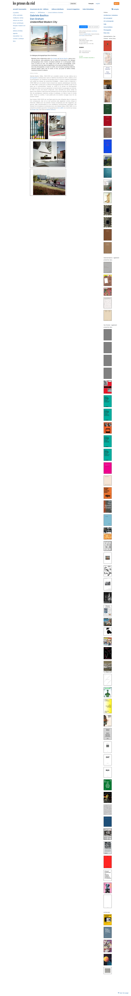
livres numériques (18, 23)
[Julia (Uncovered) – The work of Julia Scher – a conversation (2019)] (108, 96)
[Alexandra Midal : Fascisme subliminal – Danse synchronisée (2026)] (108, 387)
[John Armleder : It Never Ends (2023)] (108, 546)
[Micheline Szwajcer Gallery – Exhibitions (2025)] (108, 480)
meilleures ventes (18, 17)
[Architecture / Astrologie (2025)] (108, 58)
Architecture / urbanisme (111, 15)
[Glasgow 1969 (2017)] (108, 121)
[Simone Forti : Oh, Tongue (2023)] (108, 584)
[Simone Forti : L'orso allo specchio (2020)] (108, 679)
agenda (15, 33)
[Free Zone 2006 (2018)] (108, 109)
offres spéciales (18, 15)
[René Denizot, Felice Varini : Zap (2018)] (108, 759)
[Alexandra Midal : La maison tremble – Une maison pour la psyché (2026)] (108, 373)
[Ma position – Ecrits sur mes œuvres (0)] (108, 247)
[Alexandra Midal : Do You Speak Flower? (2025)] (108, 506)
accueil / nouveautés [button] (19, 9)
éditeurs (32, 12)
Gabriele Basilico (39, 15)
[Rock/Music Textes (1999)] (108, 197)
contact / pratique (18, 38)
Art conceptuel (108, 18)
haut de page (123, 993)
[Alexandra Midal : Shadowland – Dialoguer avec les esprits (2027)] (108, 334)
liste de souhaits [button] (93, 27)
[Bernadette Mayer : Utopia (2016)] (108, 861)
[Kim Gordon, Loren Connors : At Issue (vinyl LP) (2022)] (108, 631)
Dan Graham (37, 18)
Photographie (107, 30)
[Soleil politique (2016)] (108, 847)
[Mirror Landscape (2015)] (108, 160)
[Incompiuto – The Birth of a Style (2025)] (108, 267)
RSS (117, 3)
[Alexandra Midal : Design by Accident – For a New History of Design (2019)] (108, 706)
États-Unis (106, 33)
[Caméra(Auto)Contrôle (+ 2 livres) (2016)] (108, 834)
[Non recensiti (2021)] (108, 84)
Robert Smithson (51, 109)
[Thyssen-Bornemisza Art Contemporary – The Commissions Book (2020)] (108, 666)
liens (14, 41)
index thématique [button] (88, 9)
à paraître (16, 12)
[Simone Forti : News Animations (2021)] (108, 653)
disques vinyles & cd (19, 25)
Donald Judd (35, 109)
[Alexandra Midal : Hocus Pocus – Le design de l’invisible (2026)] (108, 360)
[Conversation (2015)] (108, 146)
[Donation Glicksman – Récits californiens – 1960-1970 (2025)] (108, 493)
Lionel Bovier (94, 31)
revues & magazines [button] (73, 9)
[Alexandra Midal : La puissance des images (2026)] (108, 428)
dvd (14, 28)
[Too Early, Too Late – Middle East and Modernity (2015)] (108, 315)
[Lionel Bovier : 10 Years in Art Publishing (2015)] (108, 946)
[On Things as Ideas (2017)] (108, 821)
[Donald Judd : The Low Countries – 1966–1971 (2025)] (108, 919)
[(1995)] (108, 210)
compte (116, 9)
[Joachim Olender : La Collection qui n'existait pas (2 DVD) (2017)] (108, 797)
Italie (105, 24)
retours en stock (18, 20)
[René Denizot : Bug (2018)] (108, 772)
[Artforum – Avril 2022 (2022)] (108, 622)
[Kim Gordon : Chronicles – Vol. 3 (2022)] (108, 597)
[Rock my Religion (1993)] (108, 234)
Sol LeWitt (60, 108)
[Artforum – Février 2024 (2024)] (108, 291)
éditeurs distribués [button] (58, 9)
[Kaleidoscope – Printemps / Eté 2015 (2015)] (108, 887)
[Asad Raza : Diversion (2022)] (108, 610)
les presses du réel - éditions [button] (39, 9)
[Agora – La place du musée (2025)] (108, 280)
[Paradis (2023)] (108, 558)
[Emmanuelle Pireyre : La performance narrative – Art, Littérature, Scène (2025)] (108, 468)
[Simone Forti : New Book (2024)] (108, 520)
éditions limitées (18, 30)
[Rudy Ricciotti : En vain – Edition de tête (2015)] (108, 901)
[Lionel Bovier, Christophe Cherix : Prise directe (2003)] (108, 959)
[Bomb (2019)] (108, 692)
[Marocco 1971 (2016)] (108, 132)
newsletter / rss (17, 36)
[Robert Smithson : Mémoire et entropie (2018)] (108, 932)
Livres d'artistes (108, 27)
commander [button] (83, 27)
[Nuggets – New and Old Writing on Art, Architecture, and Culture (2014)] (108, 185)
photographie (33, 77)
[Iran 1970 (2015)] (108, 172)
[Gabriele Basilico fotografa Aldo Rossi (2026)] (108, 45)
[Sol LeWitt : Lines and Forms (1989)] (108, 970)
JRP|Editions (41, 12)
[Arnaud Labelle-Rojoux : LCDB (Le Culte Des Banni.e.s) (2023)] (108, 533)
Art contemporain (109, 21)
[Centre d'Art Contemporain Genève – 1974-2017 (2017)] (108, 809)
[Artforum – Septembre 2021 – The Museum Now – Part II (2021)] (108, 641)
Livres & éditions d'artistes (55, 12)
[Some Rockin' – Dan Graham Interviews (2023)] (108, 72)
